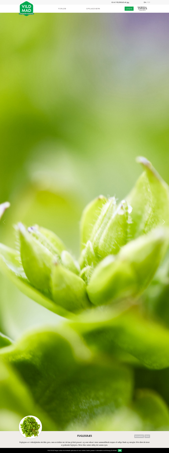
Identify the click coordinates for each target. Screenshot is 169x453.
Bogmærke (139, 436)
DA (145, 2)
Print (147, 436)
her (128, 2)
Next (163, 222)
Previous (5, 222)
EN (149, 2)
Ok (120, 450)
